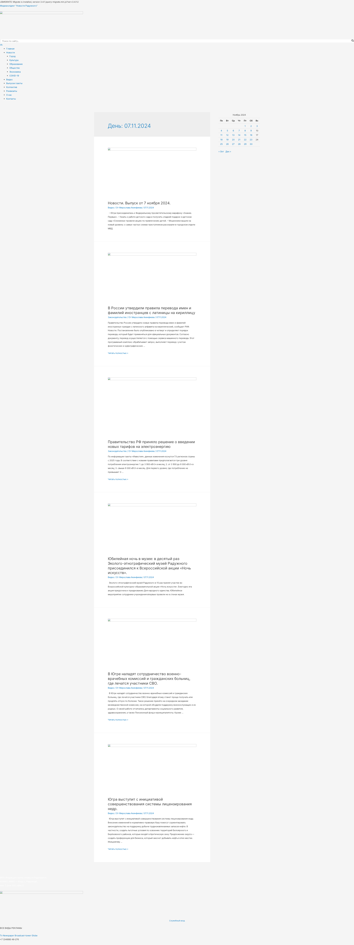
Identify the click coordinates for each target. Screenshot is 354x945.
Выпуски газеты (14, 83)
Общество (14, 68)
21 (239, 139)
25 (221, 144)
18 (221, 139)
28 (239, 144)
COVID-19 (14, 75)
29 (245, 144)
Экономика (15, 71)
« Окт (221, 151)
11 (221, 135)
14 (239, 135)
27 (233, 144)
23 (251, 139)
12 (227, 135)
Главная (10, 48)
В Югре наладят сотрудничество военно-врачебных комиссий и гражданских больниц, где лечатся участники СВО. (149, 678)
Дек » (228, 151)
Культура (13, 60)
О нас (9, 95)
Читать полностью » (118, 353)
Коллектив (11, 87)
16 (251, 135)
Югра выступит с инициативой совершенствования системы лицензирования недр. (150, 804)
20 (233, 139)
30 (251, 144)
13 (233, 135)
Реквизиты (11, 91)
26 (227, 144)
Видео (9, 79)
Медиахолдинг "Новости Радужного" (18, 5)
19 (227, 139)
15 (245, 135)
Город (12, 56)
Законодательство (117, 317)
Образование (16, 64)
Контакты (11, 98)
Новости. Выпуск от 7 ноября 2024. (139, 203)
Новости (10, 52)
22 (245, 139)
